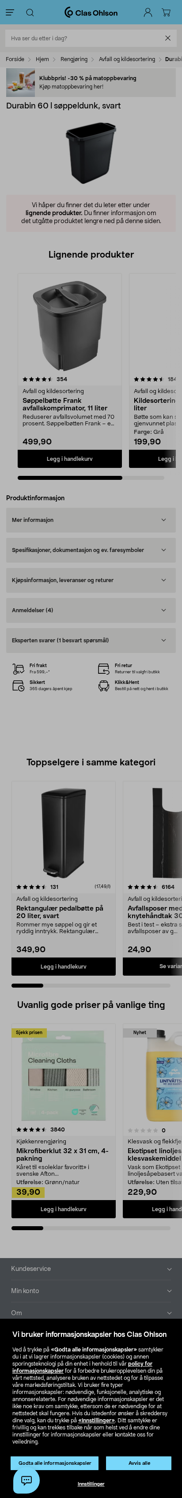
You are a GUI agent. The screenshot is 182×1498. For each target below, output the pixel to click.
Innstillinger (91, 1484)
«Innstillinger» (96, 1420)
